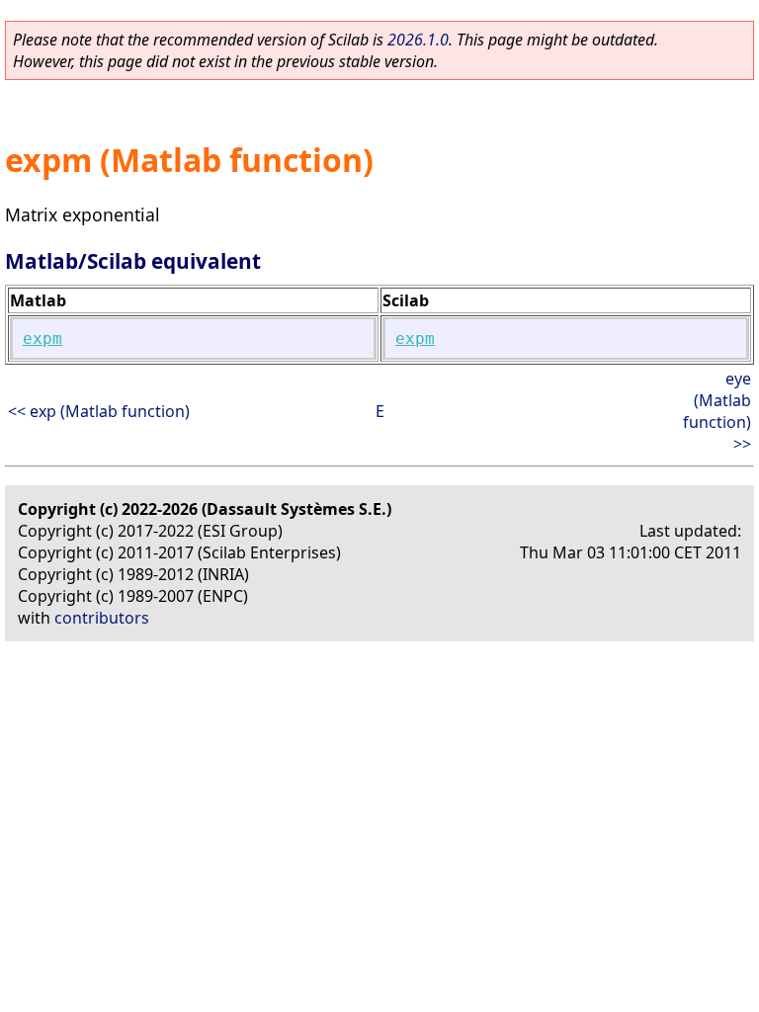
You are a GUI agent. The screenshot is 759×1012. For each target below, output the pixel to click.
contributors (101, 618)
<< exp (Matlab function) (99, 411)
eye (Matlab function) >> (717, 411)
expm (42, 338)
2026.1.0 (418, 39)
